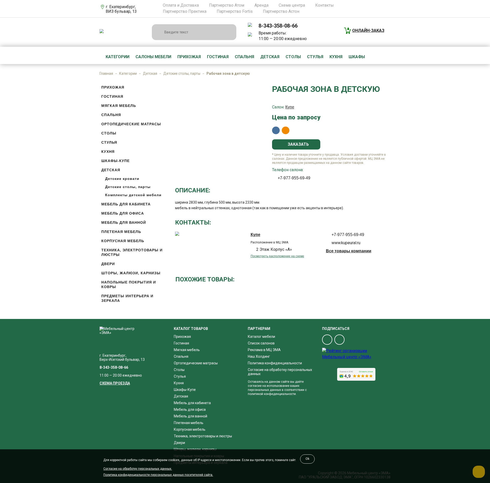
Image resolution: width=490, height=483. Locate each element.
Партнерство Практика (184, 11)
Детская (269, 56)
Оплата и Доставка (181, 5)
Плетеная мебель (121, 232)
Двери (108, 264)
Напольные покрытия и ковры (128, 284)
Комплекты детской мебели (133, 195)
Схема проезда (115, 383)
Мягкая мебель (118, 106)
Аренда (261, 5)
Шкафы (357, 56)
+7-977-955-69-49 (294, 178)
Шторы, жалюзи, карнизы (131, 273)
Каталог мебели (261, 337)
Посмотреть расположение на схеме (277, 256)
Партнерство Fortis (235, 11)
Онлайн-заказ (368, 30)
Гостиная (218, 56)
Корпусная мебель (122, 241)
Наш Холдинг (259, 356)
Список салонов (261, 343)
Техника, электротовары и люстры (132, 252)
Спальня (244, 56)
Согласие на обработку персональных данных (280, 372)
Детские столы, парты (181, 73)
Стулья (315, 56)
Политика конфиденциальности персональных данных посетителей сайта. (158, 475)
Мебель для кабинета (126, 204)
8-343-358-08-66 (278, 26)
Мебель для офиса (122, 213)
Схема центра (292, 5)
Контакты (324, 5)
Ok (307, 459)
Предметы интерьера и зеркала (127, 298)
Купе (289, 107)
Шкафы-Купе (115, 161)
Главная (106, 73)
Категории (117, 56)
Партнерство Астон (281, 11)
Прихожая (189, 56)
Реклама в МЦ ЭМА (264, 350)
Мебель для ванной (123, 222)
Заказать (298, 144)
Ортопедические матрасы (131, 124)
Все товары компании (348, 251)
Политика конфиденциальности (275, 363)
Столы (293, 56)
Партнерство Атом (226, 5)
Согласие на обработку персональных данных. (137, 468)
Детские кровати (122, 179)
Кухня (335, 56)
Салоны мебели (153, 56)
